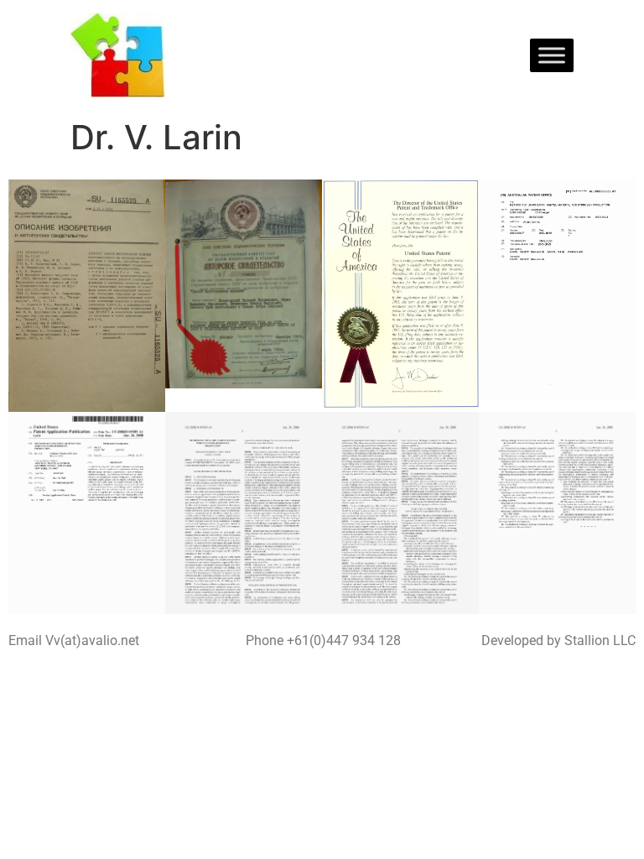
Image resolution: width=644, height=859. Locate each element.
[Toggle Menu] (551, 55)
